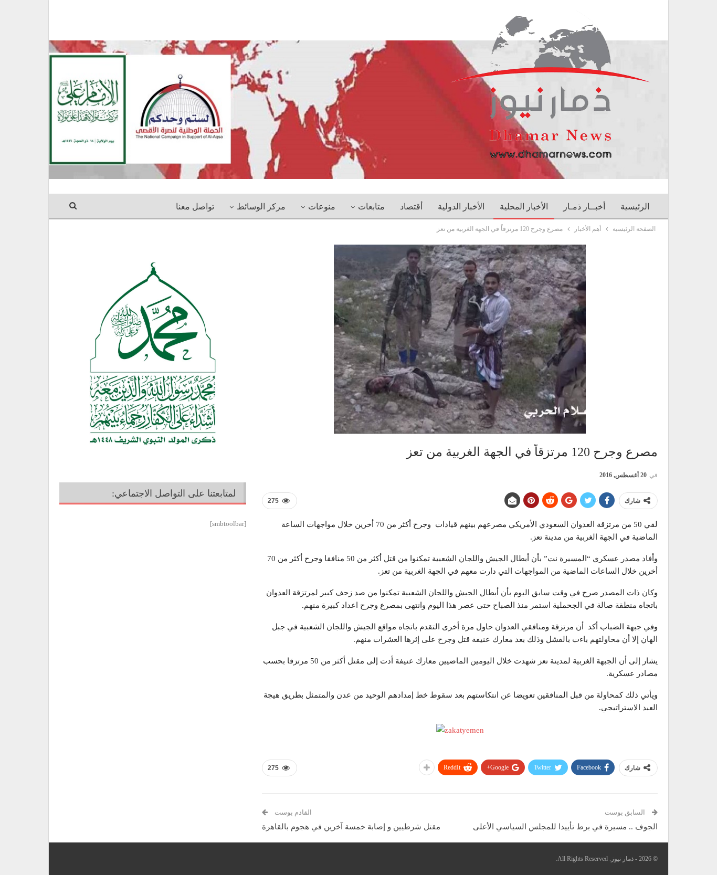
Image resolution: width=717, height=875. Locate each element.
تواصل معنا (195, 206)
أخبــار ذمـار (584, 206)
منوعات (321, 206)
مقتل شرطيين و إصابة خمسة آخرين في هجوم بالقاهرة (351, 827)
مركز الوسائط (261, 206)
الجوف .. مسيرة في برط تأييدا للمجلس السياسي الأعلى (565, 827)
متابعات (371, 206)
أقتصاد (411, 206)
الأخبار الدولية (461, 206)
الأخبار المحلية (524, 206)
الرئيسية (634, 206)
